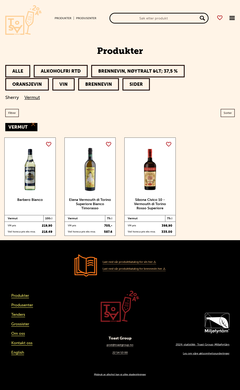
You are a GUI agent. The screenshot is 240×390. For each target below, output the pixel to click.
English (17, 352)
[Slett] (33, 124)
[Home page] (23, 20)
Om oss (18, 333)
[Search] (202, 18)
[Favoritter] (219, 17)
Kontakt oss (22, 343)
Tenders (18, 314)
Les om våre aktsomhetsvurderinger (206, 353)
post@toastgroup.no (120, 344)
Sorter (228, 113)
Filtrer (12, 113)
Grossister (20, 324)
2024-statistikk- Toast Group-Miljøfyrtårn (202, 344)
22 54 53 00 (120, 352)
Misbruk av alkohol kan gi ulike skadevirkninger (120, 374)
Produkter (63, 18)
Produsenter (86, 18)
